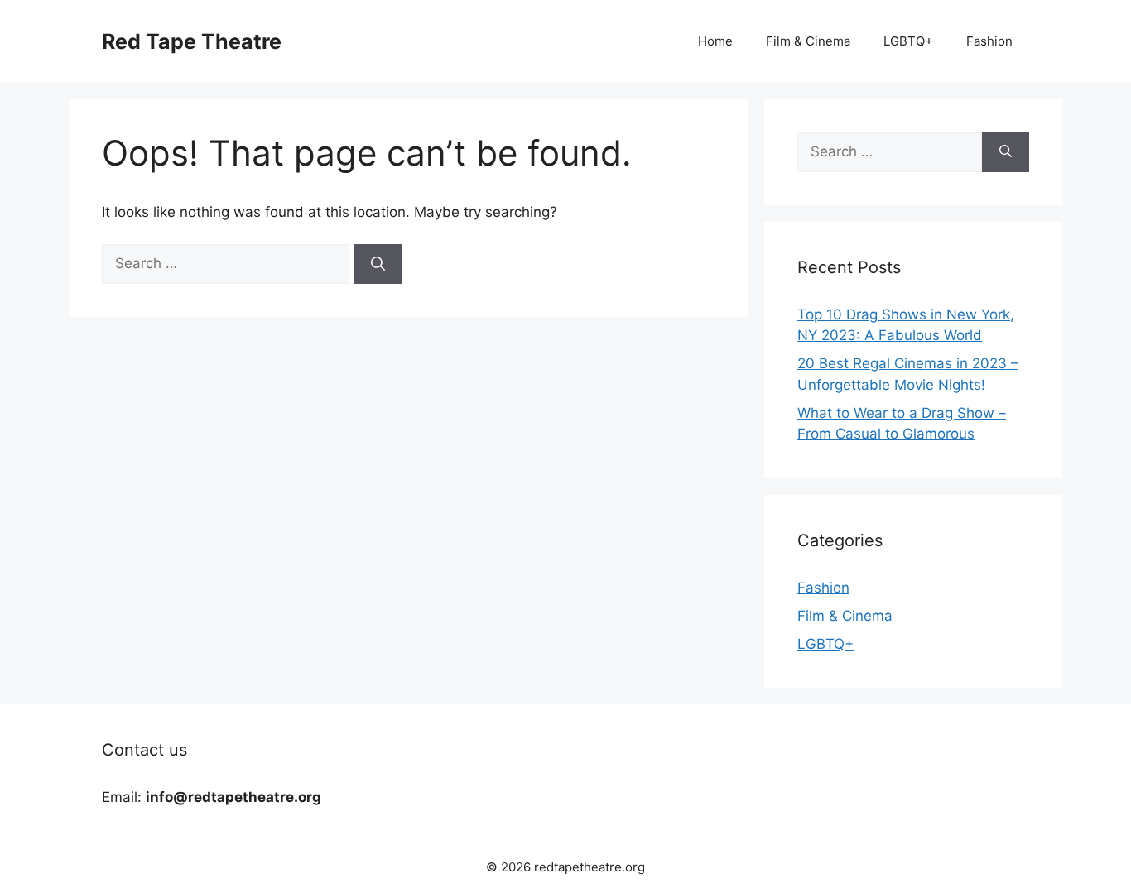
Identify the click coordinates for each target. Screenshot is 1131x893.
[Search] (378, 264)
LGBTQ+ (908, 41)
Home (715, 41)
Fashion (989, 41)
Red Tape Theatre (192, 41)
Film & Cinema (808, 41)
